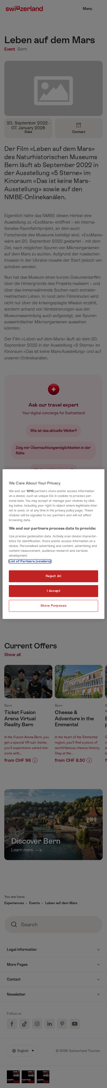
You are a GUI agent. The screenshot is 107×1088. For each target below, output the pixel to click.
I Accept (53, 591)
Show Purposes (53, 606)
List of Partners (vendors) (30, 561)
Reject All (54, 576)
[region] (53, 544)
